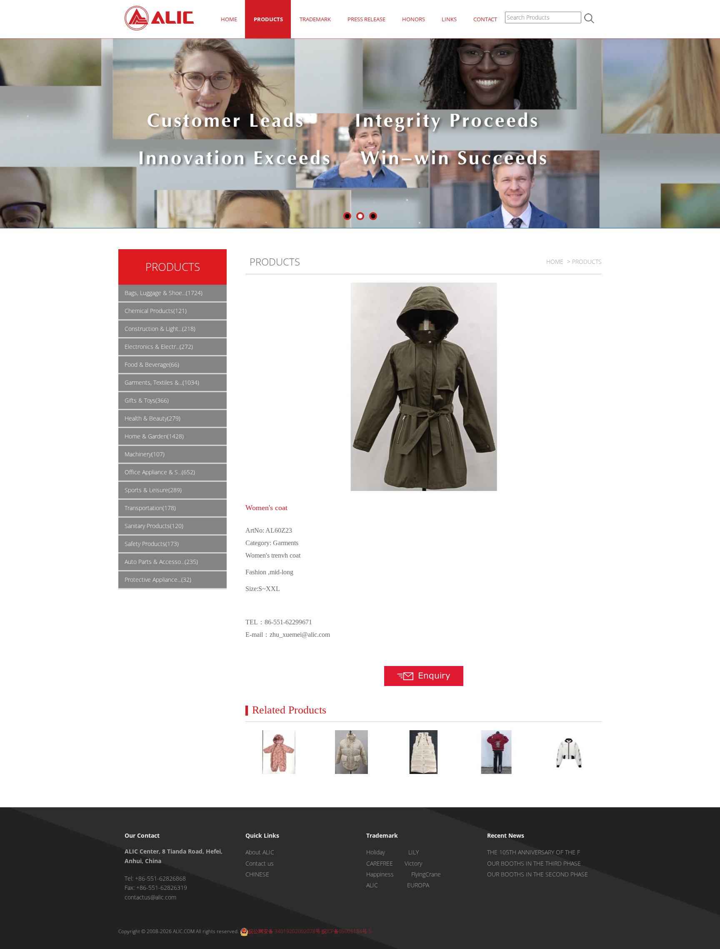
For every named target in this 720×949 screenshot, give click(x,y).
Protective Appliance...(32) (158, 579)
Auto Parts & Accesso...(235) (161, 562)
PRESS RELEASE (366, 19)
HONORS (413, 19)
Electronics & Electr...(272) (159, 347)
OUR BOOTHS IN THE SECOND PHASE (537, 874)
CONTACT (485, 19)
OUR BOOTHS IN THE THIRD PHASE (534, 863)
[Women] (351, 752)
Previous (6, 132)
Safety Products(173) (152, 544)
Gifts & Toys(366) (147, 400)
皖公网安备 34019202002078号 (284, 931)
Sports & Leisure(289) (153, 490)
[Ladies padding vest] (423, 752)
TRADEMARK (315, 19)
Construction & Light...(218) (160, 329)
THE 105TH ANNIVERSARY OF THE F (533, 852)
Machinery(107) (145, 454)
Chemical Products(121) (156, 311)
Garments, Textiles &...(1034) (162, 382)
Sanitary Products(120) (154, 526)
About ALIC (259, 852)
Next (714, 132)
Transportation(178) (150, 508)
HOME (229, 19)
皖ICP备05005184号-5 (347, 931)
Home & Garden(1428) (154, 436)
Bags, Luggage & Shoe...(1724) (163, 293)
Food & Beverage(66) (152, 364)
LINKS (449, 19)
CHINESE (257, 874)
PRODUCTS (268, 19)
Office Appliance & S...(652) (160, 472)
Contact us (259, 863)
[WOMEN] (496, 752)
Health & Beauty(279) (152, 418)
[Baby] (278, 752)
